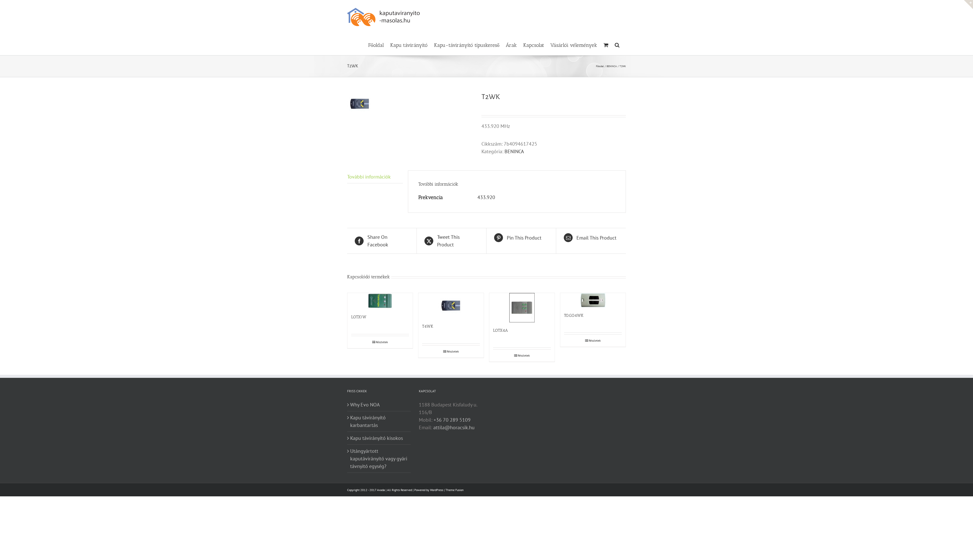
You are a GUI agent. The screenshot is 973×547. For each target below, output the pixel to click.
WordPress (436, 490)
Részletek (382, 342)
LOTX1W (358, 317)
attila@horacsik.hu (454, 427)
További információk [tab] (369, 176)
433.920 (486, 197)
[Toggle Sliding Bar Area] (968, 4)
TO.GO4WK (574, 315)
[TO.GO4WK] (593, 300)
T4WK (427, 326)
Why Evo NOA (365, 404)
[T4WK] (451, 305)
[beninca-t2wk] (410, 103)
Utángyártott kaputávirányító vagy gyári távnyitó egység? (378, 459)
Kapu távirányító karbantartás (368, 421)
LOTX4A (500, 330)
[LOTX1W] (380, 301)
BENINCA (514, 151)
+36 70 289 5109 (452, 420)
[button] (617, 44)
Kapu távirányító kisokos (376, 438)
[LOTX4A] (522, 307)
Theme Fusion (454, 490)
